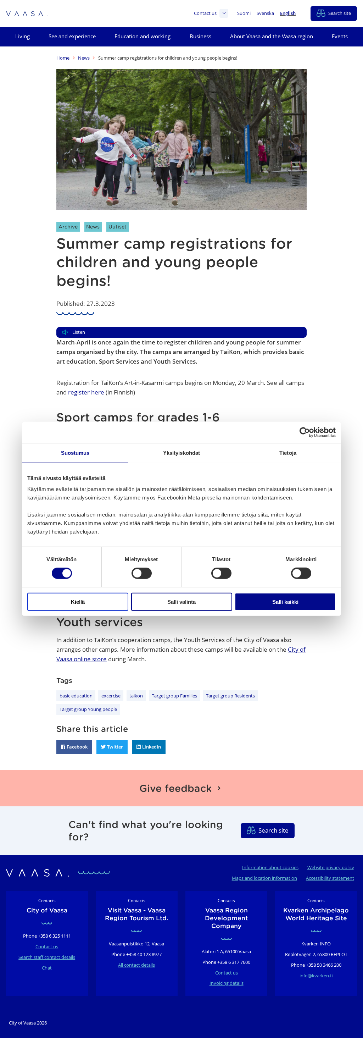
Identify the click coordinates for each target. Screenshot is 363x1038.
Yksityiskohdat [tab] (181, 453)
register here (86, 392)
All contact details (136, 965)
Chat (47, 968)
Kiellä (78, 601)
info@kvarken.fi (316, 975)
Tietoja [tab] (287, 453)
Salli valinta (181, 601)
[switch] (142, 573)
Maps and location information (264, 878)
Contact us (205, 13)
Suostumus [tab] (75, 453)
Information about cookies (270, 867)
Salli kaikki (285, 601)
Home (62, 58)
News (84, 58)
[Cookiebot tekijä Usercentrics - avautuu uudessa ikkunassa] (305, 432)
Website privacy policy (330, 867)
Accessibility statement (330, 878)
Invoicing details (227, 983)
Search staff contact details (46, 957)
